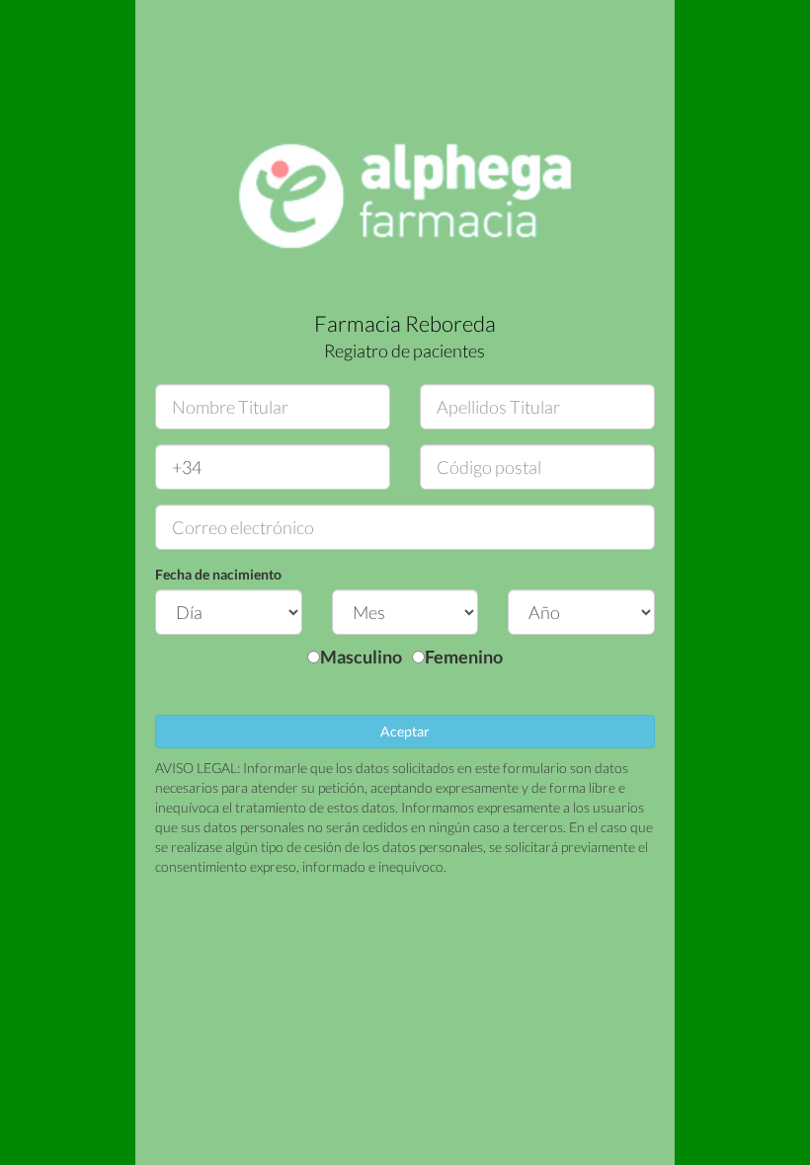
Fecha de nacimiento (218, 574)
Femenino (464, 656)
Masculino (361, 656)
